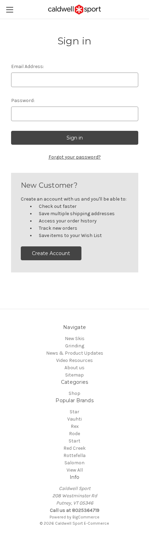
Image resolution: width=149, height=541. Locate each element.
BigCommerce (85, 517)
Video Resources (74, 360)
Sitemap (74, 375)
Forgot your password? (75, 157)
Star (74, 412)
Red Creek (74, 448)
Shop (74, 393)
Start (74, 441)
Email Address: (27, 66)
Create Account (51, 253)
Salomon (74, 463)
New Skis (75, 338)
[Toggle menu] (9, 9)
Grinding (74, 346)
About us (74, 368)
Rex (75, 426)
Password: (23, 100)
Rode (74, 434)
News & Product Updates (74, 353)
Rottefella (74, 455)
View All (75, 470)
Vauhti (74, 419)
